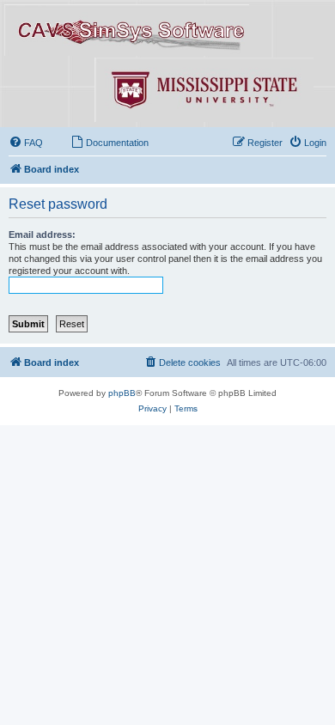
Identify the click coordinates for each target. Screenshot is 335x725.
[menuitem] (26, 142)
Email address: (42, 234)
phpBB (122, 393)
